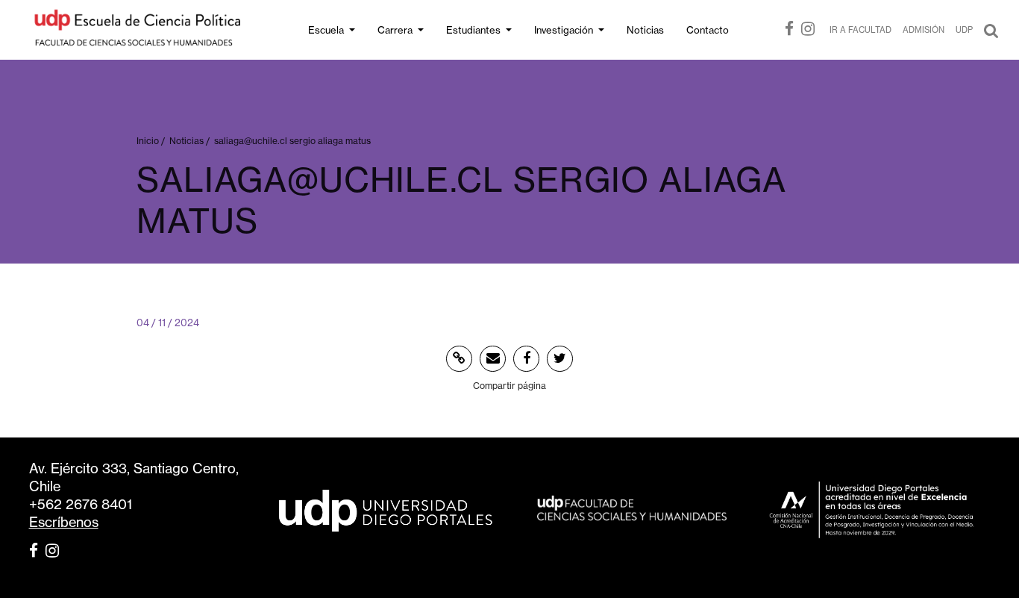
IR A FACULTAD (860, 30)
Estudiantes (473, 30)
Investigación (563, 30)
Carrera (395, 30)
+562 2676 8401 (80, 504)
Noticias (645, 30)
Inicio (148, 140)
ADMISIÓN (923, 30)
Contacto (707, 30)
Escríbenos (63, 522)
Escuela (326, 30)
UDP (964, 30)
